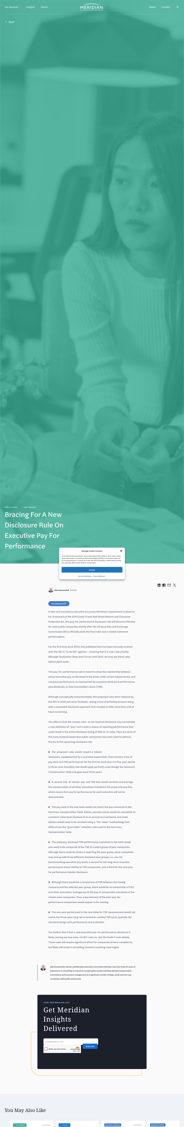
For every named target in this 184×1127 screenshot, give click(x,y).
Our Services (11, 7)
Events (44, 7)
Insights (30, 7)
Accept (92, 569)
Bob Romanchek (65, 590)
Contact (166, 7)
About (152, 7)
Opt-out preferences (85, 576)
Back (11, 22)
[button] (121, 551)
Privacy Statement (99, 576)
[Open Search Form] (177, 7)
